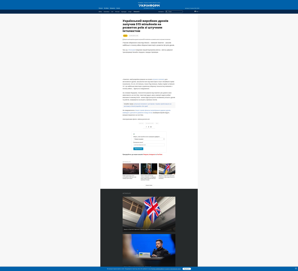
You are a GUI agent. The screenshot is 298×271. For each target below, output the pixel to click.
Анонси (118, 8)
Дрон (157, 123)
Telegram (145, 154)
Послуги (101, 8)
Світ (112, 11)
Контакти (161, 11)
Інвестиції (141, 123)
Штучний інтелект (150, 123)
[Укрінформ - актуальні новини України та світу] (149, 5)
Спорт (130, 11)
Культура (123, 11)
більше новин (149, 185)
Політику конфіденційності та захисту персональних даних (166, 268)
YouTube (159, 154)
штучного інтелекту (158, 79)
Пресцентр (112, 8)
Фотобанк (106, 8)
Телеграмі (132, 50)
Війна (100, 11)
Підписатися (138, 148)
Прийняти (186, 268)
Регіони (117, 11)
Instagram (152, 154)
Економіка (106, 11)
